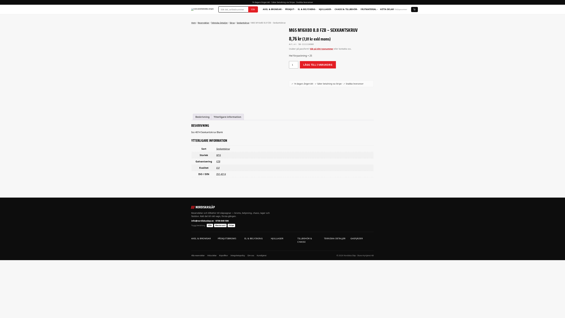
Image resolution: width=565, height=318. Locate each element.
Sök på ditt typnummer (321, 48)
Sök (253, 9)
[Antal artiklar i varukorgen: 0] (414, 9)
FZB (218, 161)
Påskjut (290, 9)
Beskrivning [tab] (202, 117)
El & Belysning (307, 9)
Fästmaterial (369, 9)
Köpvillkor (223, 255)
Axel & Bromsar (272, 9)
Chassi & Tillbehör (346, 9)
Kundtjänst (261, 255)
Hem (193, 22)
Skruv (232, 22)
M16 (218, 155)
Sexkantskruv (243, 22)
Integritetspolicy (238, 255)
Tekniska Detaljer (219, 22)
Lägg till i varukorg (317, 64)
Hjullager (325, 9)
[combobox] (233, 9)
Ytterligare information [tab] (227, 117)
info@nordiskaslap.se (202, 220)
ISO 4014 (221, 174)
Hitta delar (393, 9)
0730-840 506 (222, 220)
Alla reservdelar (198, 255)
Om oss (250, 255)
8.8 (218, 167)
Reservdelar (203, 22)
